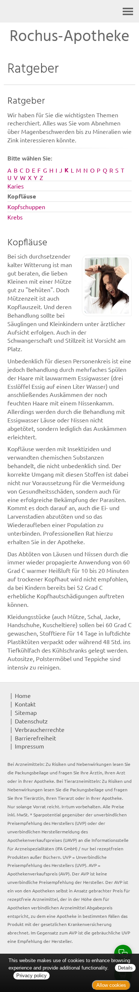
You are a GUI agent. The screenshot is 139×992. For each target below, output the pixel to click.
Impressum (29, 746)
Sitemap (26, 712)
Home (23, 695)
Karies (15, 186)
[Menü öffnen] (128, 11)
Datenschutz (31, 721)
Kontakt (25, 704)
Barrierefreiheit (35, 738)
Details (125, 968)
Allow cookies (111, 985)
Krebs (15, 217)
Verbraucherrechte (39, 729)
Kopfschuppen (26, 206)
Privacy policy (31, 975)
